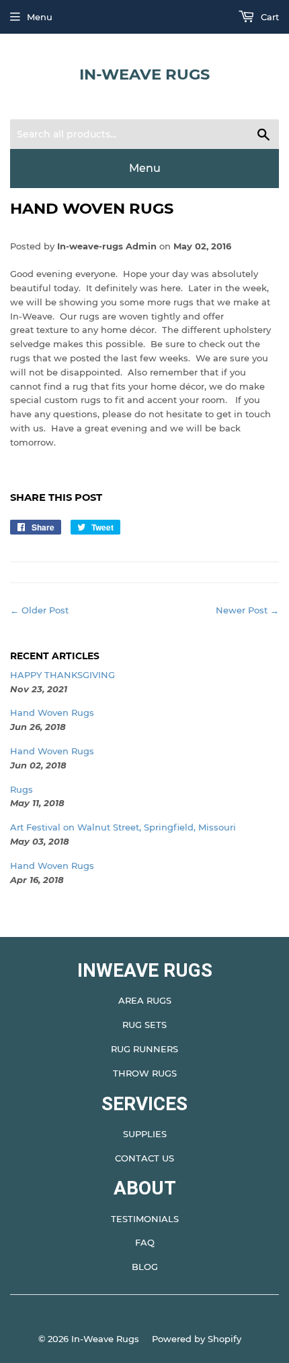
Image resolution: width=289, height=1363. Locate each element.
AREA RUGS (144, 1000)
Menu (39, 16)
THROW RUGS (145, 1073)
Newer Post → (247, 610)
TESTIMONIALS (145, 1218)
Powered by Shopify (196, 1338)
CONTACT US (144, 1158)
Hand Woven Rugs (52, 712)
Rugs (21, 789)
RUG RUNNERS (144, 1048)
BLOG (145, 1266)
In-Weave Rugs (144, 74)
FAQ (145, 1242)
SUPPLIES (145, 1133)
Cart (268, 16)
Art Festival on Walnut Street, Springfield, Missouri (123, 827)
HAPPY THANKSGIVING (62, 674)
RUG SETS (144, 1024)
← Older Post (39, 610)
